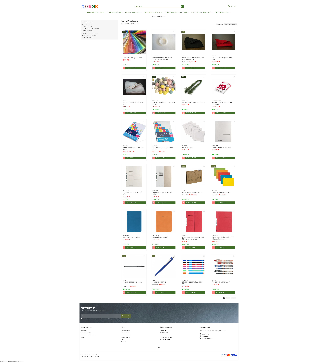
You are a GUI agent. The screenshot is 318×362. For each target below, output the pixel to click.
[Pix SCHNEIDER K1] (163, 266)
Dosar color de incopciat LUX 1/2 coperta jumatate (193, 238)
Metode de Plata (125, 330)
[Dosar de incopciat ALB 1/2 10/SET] (163, 176)
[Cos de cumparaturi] (235, 6)
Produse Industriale (87, 30)
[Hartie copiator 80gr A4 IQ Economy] (223, 86)
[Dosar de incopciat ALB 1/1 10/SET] (134, 176)
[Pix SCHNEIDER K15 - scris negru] (134, 266)
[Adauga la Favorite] (144, 31)
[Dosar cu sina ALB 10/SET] (223, 131)
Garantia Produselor (125, 335)
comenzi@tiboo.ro (207, 338)
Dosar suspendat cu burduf (192, 192)
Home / (154, 16)
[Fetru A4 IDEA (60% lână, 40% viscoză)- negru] (193, 42)
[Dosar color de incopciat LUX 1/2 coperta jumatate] (193, 221)
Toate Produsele (161, 16)
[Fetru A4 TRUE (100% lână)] (134, 42)
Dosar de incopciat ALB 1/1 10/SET (132, 193)
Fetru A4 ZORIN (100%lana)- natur (133, 103)
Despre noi (84, 330)
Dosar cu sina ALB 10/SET (221, 147)
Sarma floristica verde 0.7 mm (193, 102)
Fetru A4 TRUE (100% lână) (133, 58)
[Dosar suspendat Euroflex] (223, 176)
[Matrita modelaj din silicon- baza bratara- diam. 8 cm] (163, 42)
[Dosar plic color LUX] (163, 221)
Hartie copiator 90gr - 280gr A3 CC (162, 148)
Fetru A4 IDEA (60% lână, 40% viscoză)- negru (193, 58)
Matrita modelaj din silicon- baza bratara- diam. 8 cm (162, 58)
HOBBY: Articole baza (88, 32)
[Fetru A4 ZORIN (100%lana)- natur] (134, 86)
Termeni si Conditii (86, 332)
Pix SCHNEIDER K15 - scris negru (132, 283)
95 (232, 298)
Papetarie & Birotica (87, 24)
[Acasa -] (90, 6)
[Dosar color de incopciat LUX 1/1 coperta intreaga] (223, 221)
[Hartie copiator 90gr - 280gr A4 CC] (134, 131)
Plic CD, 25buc (187, 147)
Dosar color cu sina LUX (131, 237)
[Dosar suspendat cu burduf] (193, 176)
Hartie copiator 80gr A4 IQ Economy (222, 103)
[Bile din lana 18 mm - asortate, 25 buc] (163, 86)
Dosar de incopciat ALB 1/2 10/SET (162, 193)
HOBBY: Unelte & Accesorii (89, 35)
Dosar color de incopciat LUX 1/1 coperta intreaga (223, 238)
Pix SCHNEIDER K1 (159, 282)
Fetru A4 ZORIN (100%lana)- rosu (222, 58)
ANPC (122, 339)
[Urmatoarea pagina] (235, 298)
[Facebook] (159, 347)
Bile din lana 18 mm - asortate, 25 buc (163, 103)
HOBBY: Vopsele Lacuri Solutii (90, 33)
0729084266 (205, 336)
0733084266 (205, 334)
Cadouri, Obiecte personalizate (90, 28)
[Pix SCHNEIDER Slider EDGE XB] (193, 266)
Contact (83, 337)
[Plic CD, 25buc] (193, 131)
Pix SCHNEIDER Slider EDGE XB (192, 283)
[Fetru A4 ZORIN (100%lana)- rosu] (223, 42)
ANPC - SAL (123, 341)
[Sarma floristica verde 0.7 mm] (193, 86)
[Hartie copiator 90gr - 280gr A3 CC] (163, 131)
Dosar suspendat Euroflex (221, 192)
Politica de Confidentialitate (124, 318)
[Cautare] (182, 6)
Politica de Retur (124, 332)
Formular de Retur (125, 337)
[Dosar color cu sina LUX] (134, 221)
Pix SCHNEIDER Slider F (221, 282)
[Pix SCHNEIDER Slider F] (223, 266)
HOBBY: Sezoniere (87, 37)
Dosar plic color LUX (159, 237)
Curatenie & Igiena (87, 26)
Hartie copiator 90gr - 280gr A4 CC (133, 148)
